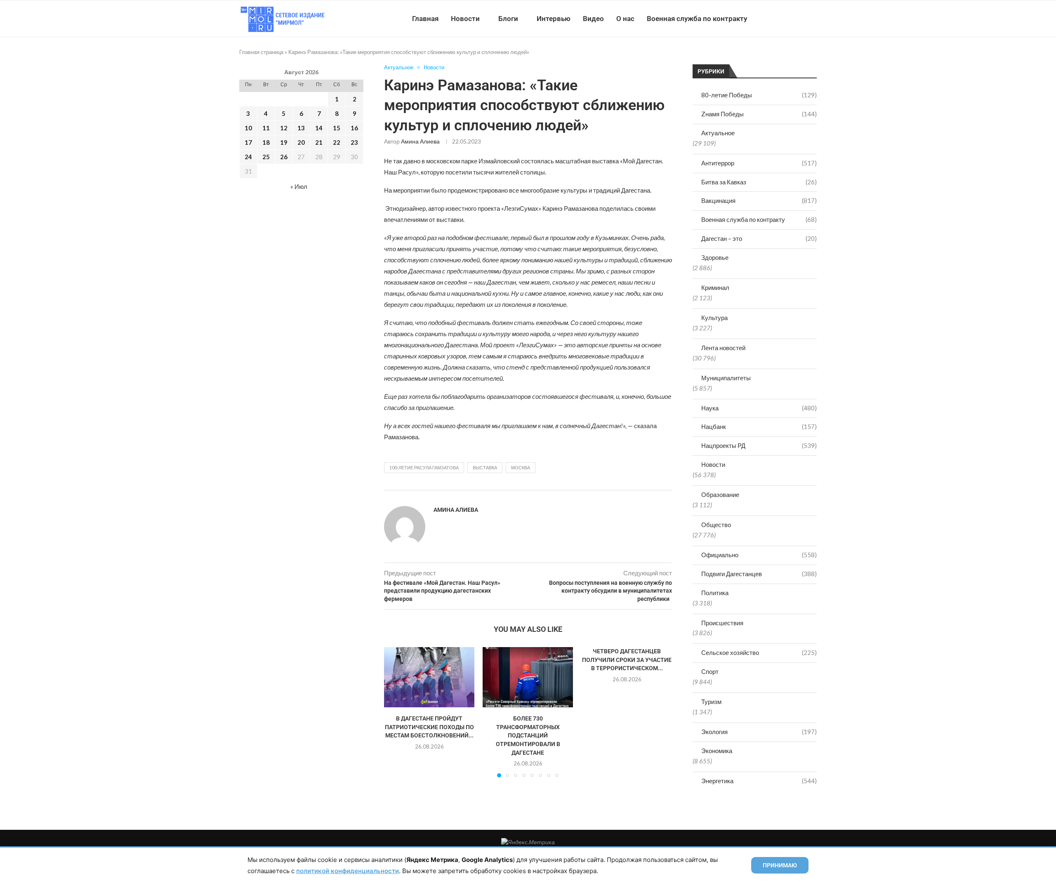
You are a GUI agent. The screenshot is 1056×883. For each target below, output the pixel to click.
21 (319, 142)
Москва (520, 467)
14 (319, 128)
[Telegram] (791, 18)
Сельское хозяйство (759, 652)
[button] (395, 712)
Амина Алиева (420, 141)
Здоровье (714, 257)
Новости (465, 18)
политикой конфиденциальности (347, 871)
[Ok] (800, 18)
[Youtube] (774, 18)
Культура (714, 317)
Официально (759, 554)
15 (336, 128)
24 (248, 156)
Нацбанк (759, 426)
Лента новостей (723, 347)
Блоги (508, 18)
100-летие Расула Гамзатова (424, 467)
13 (301, 128)
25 (266, 156)
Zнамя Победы (759, 114)
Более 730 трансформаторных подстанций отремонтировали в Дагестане (528, 735)
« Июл (298, 186)
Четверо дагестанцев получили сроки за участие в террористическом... (627, 659)
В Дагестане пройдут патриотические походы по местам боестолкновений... (429, 727)
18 (266, 142)
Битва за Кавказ (759, 182)
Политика (714, 592)
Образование (720, 494)
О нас (625, 18)
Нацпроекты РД (759, 445)
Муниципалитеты (726, 377)
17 (248, 142)
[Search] (812, 18)
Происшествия (722, 622)
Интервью (553, 18)
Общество (716, 524)
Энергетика (759, 780)
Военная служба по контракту (697, 18)
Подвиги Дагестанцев (759, 573)
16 (354, 128)
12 (284, 128)
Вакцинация (759, 200)
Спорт (710, 671)
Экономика (716, 750)
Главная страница (261, 52)
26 (284, 156)
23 (354, 142)
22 (336, 142)
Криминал (715, 287)
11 (266, 128)
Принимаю (780, 865)
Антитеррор (759, 163)
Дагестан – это (759, 238)
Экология (759, 731)
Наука (759, 408)
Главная (425, 18)
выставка (485, 467)
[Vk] (782, 18)
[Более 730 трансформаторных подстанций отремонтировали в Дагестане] (528, 677)
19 (284, 142)
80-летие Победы (759, 95)
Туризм (711, 701)
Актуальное (718, 133)
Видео (593, 18)
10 (248, 128)
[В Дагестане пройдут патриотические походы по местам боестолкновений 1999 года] (429, 677)
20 (301, 142)
